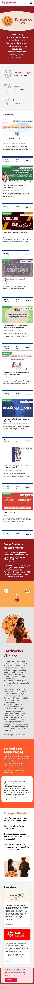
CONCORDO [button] (11, 979)
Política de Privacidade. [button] (11, 976)
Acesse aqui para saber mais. (15, 735)
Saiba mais (9, 924)
